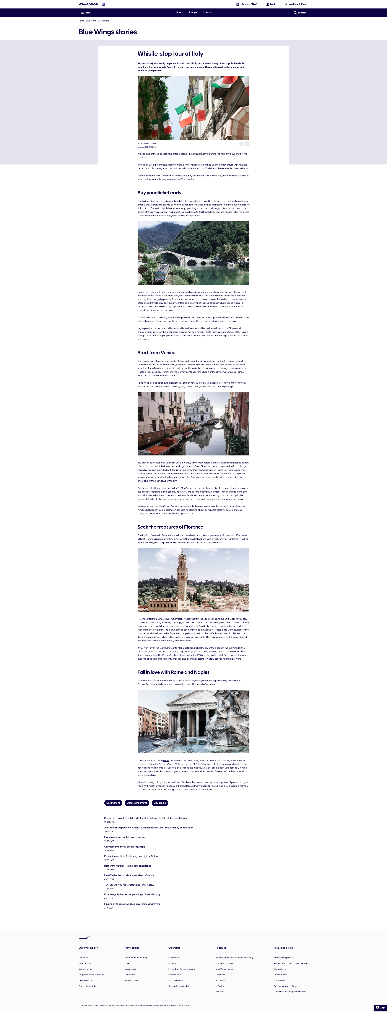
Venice (141, 364)
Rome (166, 760)
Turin (225, 382)
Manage (192, 12)
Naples (218, 767)
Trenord (155, 208)
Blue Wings (91, 21)
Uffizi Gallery (230, 619)
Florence (150, 539)
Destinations (103, 21)
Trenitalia (217, 204)
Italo (140, 208)
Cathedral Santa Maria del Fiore (176, 648)
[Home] (88, 4)
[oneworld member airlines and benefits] (103, 4)
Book (179, 12)
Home (81, 21)
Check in (207, 12)
